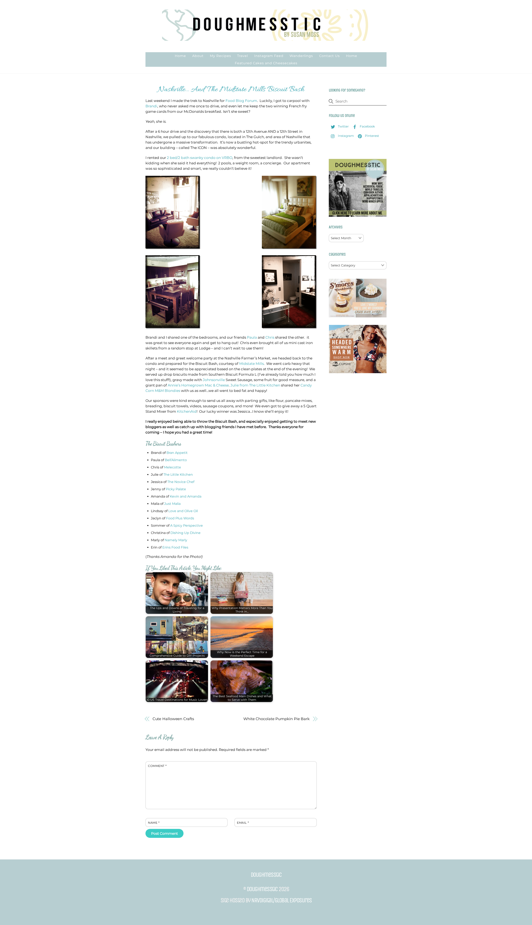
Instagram (345, 136)
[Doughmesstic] (266, 38)
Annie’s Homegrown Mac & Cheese (198, 385)
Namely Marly (176, 540)
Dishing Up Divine (185, 533)
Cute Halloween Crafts (173, 718)
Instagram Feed (268, 56)
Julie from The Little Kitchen (255, 385)
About (198, 56)
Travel (242, 56)
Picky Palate (176, 489)
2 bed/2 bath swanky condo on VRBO (199, 158)
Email (243, 822)
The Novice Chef (180, 482)
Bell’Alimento (176, 460)
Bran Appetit (177, 453)
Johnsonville (214, 380)
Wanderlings (301, 56)
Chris (269, 337)
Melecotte (172, 467)
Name (153, 822)
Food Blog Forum (241, 101)
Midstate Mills (251, 364)
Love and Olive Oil (183, 511)
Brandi (151, 106)
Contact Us (329, 56)
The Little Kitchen (178, 475)
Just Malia (172, 504)
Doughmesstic (262, 889)
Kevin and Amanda (185, 496)
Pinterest (371, 136)
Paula (252, 337)
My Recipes (220, 56)
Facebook (367, 126)
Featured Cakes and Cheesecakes (266, 63)
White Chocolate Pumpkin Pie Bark (276, 718)
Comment (157, 766)
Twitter (343, 126)
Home (180, 56)
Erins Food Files (175, 547)
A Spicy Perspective (186, 526)
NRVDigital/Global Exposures (281, 900)
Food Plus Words (180, 518)
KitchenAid (187, 411)
